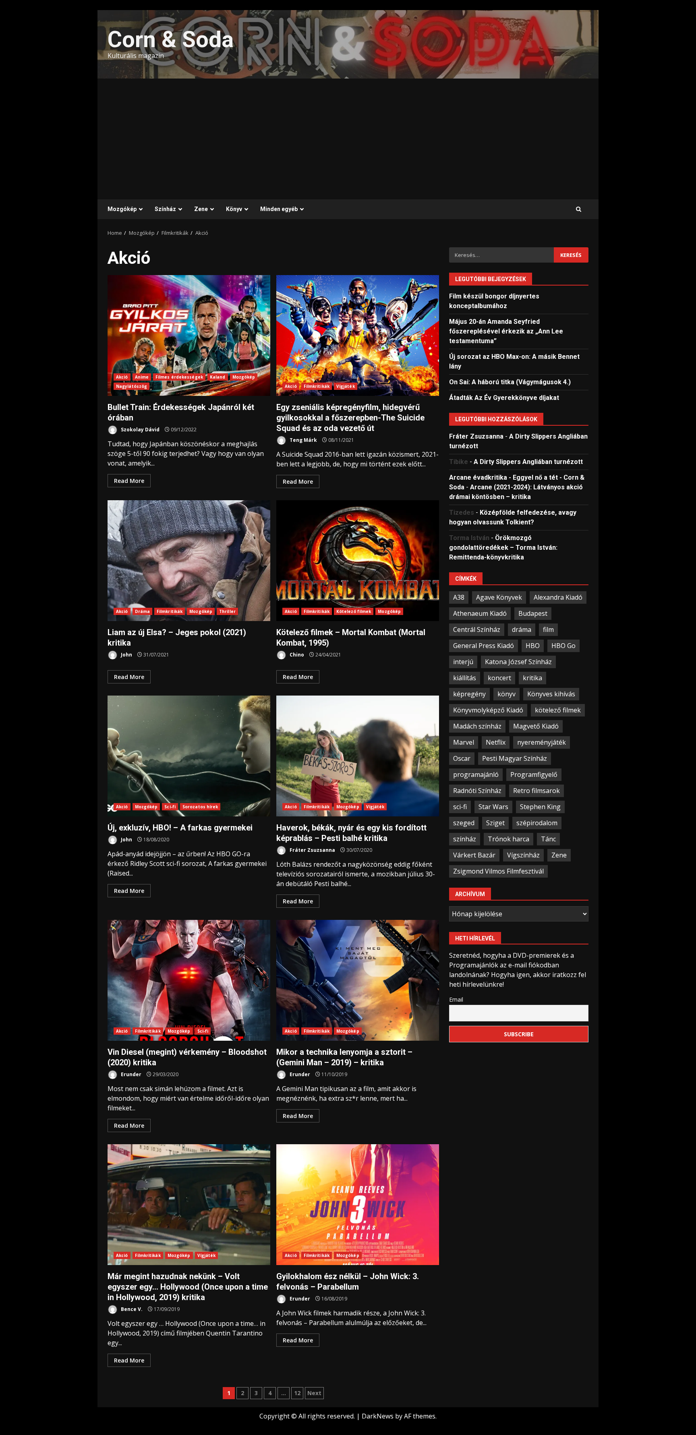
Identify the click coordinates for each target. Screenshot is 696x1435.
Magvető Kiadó (536, 725)
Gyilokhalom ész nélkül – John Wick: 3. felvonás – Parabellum (357, 1204)
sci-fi (460, 806)
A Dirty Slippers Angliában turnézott (528, 461)
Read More (129, 481)
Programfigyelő (533, 774)
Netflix (495, 741)
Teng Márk (302, 440)
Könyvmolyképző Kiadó (488, 709)
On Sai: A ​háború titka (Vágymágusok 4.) (510, 381)
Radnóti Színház (477, 790)
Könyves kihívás (551, 693)
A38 (458, 596)
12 (297, 1393)
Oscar (461, 758)
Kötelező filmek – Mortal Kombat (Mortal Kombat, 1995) (357, 560)
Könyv (234, 209)
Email (456, 999)
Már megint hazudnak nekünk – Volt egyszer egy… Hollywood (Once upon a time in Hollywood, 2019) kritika (189, 1204)
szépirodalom (536, 822)
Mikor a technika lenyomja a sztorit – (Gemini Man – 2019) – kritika (357, 980)
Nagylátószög (131, 386)
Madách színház (477, 725)
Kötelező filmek (353, 611)
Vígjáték (345, 386)
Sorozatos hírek (200, 807)
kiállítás (464, 677)
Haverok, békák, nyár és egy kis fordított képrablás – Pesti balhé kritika (357, 756)
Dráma (142, 611)
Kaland (218, 377)
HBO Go (563, 645)
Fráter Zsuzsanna (311, 850)
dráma (521, 629)
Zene (201, 209)
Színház (165, 209)
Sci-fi (170, 807)
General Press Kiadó (483, 645)
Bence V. (131, 1309)
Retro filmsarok (536, 790)
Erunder (130, 1074)
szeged (463, 822)
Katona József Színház (518, 661)
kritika (532, 677)
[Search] (578, 209)
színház (464, 838)
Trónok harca (508, 838)
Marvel (463, 741)
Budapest (532, 613)
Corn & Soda (171, 39)
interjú (463, 661)
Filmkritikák (316, 386)
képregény (469, 693)
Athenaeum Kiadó (480, 613)
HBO (533, 645)
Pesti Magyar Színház (514, 758)
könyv (506, 693)
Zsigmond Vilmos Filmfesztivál (498, 870)
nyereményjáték (541, 741)
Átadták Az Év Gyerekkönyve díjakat (504, 397)
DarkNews (378, 1416)
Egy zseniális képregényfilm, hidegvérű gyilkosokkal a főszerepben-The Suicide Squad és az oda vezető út (357, 335)
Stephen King (540, 806)
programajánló (476, 774)
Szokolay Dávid (140, 429)
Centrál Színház (476, 629)
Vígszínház (523, 854)
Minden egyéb (279, 209)
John (126, 654)
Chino (296, 654)
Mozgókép (122, 209)
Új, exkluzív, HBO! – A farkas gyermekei (189, 756)
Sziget (495, 822)
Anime (142, 377)
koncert (499, 677)
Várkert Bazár (474, 854)
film (548, 629)
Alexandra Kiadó (558, 596)
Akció (122, 377)
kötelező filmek (558, 709)
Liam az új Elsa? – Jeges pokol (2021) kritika (189, 560)
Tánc (548, 838)
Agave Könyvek (499, 596)
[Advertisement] (348, 139)
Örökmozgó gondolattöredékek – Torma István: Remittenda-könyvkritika (503, 547)
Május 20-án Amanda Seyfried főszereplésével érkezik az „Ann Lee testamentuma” (506, 330)
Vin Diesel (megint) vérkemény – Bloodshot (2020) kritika (189, 980)
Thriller (227, 611)
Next (314, 1393)
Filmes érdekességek (179, 377)
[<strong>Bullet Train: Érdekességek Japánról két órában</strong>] (189, 335)
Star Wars (493, 806)
